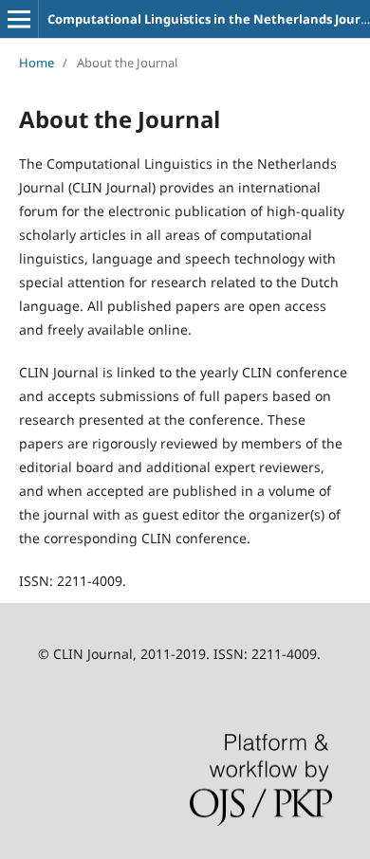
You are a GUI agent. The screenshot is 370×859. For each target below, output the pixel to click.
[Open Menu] (19, 19)
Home (36, 62)
